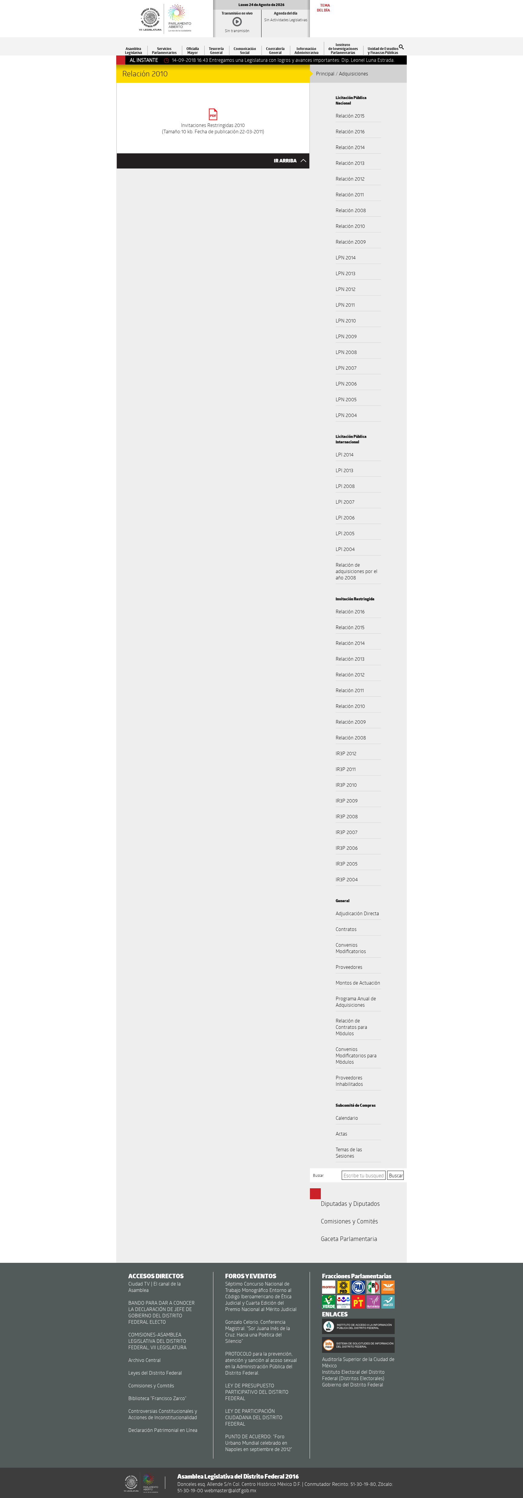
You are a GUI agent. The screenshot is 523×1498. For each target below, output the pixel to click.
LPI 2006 (345, 517)
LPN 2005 (346, 399)
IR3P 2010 (346, 785)
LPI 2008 (345, 486)
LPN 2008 (346, 352)
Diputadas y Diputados (350, 1203)
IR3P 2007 (346, 832)
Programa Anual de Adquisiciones (356, 1001)
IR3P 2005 (346, 863)
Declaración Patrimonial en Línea (162, 1430)
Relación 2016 (350, 131)
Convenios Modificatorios (351, 948)
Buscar (318, 1175)
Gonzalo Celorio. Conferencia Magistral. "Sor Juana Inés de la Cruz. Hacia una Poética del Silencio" (257, 1331)
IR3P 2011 (346, 769)
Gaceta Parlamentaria (349, 1239)
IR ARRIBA (286, 161)
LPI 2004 (345, 549)
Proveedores (349, 967)
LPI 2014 (345, 454)
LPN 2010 (346, 320)
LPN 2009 (346, 336)
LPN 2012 (345, 289)
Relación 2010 (350, 226)
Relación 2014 (350, 147)
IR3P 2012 (346, 753)
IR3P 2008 (347, 816)
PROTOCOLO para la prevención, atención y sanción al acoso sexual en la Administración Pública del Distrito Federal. (261, 1363)
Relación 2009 (351, 242)
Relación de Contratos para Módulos (351, 1026)
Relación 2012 (350, 178)
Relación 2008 (351, 210)
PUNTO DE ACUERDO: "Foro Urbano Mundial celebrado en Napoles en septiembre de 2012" (258, 1442)
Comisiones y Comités (349, 1221)
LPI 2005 (345, 533)
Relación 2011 (350, 194)
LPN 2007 (346, 368)
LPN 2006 (346, 383)
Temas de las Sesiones (349, 1152)
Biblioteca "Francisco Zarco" (157, 1398)
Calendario (347, 1118)
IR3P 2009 (347, 800)
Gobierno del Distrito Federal (352, 1384)
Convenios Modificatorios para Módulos (356, 1055)
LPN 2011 (345, 305)
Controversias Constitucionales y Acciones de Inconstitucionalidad (162, 1414)
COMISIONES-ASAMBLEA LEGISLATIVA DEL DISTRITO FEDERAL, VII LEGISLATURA (157, 1340)
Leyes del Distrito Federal (155, 1373)
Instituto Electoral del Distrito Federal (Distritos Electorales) (353, 1375)
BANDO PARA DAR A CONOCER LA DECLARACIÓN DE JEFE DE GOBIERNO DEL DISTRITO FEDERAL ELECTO (161, 1312)
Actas (341, 1133)
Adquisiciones (353, 73)
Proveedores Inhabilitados (349, 1080)
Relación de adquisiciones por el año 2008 (356, 571)
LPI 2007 (345, 502)
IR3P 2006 (347, 848)
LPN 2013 (345, 273)
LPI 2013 (344, 470)
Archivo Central (144, 1360)
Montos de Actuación (358, 982)
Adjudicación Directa (357, 913)
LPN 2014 (346, 257)
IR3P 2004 (347, 879)
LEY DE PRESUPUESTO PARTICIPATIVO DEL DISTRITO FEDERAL (256, 1391)
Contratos (346, 929)
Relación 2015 (350, 115)
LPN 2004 (346, 415)
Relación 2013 (350, 163)
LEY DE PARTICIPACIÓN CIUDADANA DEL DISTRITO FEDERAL (253, 1417)
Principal (325, 73)
